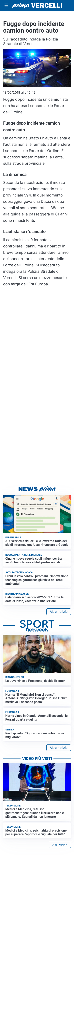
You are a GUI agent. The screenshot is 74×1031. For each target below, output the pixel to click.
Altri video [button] (59, 845)
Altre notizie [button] (58, 612)
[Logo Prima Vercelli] (37, 6)
